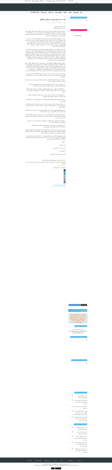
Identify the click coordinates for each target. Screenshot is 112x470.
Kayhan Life (35, 12)
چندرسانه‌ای (43, 12)
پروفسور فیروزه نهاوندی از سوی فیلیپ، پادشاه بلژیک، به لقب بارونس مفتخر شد (81, 444)
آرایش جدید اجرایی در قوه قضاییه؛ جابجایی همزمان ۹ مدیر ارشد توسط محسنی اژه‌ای (80, 419)
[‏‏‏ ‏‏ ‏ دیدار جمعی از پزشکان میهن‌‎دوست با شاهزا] (82, 64)
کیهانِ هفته (75, 12)
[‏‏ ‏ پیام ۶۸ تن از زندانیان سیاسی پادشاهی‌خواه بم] (82, 141)
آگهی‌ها (26, 0)
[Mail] (82, 2)
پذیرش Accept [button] (58, 468)
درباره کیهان (42, 0)
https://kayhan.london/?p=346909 (58, 186)
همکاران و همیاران (35, 0)
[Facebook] (86, 2)
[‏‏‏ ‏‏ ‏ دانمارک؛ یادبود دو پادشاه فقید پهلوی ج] (72, 46)
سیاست (70, 12)
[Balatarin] (45, 177)
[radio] (64, 165)
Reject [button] (53, 468)
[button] (85, 12)
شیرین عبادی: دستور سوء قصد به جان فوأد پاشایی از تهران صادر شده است (80, 402)
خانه (81, 12)
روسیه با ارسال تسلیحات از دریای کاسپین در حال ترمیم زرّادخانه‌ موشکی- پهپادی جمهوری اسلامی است (80, 412)
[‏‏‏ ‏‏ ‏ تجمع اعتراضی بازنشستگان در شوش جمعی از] (82, 207)
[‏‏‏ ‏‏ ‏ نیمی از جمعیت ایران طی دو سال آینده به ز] (72, 118)
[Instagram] (84, 2)
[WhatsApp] (45, 174)
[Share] (45, 182)
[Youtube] (73, 2)
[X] (75, 2)
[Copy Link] (45, 179)
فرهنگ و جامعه (58, 12)
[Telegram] (77, 2)
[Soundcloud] (78, 2)
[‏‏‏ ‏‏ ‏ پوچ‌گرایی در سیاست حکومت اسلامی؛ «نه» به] (72, 248)
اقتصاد (65, 12)
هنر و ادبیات (50, 12)
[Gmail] (45, 181)
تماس (30, 0)
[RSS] (80, 2)
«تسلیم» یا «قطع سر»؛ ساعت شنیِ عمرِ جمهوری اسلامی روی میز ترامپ (81, 438)
